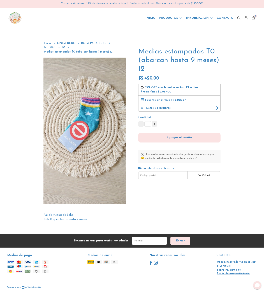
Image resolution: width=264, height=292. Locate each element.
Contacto (225, 18)
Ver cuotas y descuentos (156, 108)
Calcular (204, 175)
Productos (169, 18)
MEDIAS (50, 47)
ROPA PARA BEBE (94, 43)
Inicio (150, 18)
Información (198, 18)
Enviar (180, 240)
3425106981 (224, 266)
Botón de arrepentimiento (233, 273)
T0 (63, 47)
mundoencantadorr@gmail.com (236, 262)
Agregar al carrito (179, 137)
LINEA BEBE (66, 43)
